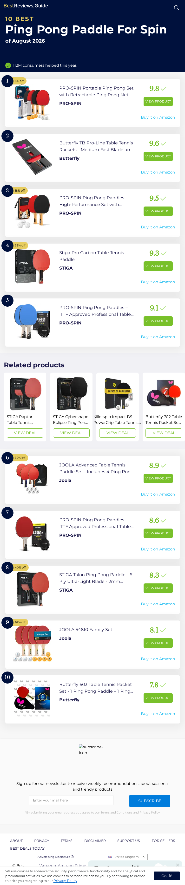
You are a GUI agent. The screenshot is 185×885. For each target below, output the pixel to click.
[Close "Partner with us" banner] (177, 865)
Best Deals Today (27, 848)
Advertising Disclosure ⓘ (56, 857)
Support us (128, 841)
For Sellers (163, 841)
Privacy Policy (65, 881)
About (16, 841)
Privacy (41, 841)
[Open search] (176, 7)
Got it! (166, 875)
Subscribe (149, 801)
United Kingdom (126, 857)
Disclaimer (95, 841)
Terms (67, 841)
